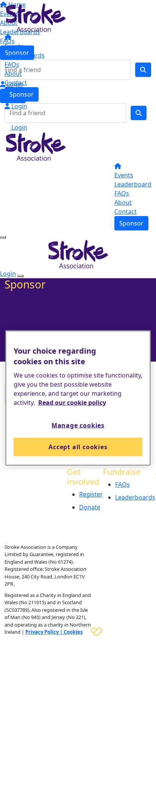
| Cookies (71, 631)
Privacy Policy (42, 631)
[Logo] (36, 17)
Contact (16, 82)
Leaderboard (132, 184)
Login (18, 106)
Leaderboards (25, 55)
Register (91, 494)
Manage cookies (78, 425)
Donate (89, 507)
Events (14, 46)
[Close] (20, 276)
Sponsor (21, 94)
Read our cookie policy (72, 402)
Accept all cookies (77, 447)
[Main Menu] (3, 237)
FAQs (12, 64)
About (13, 73)
